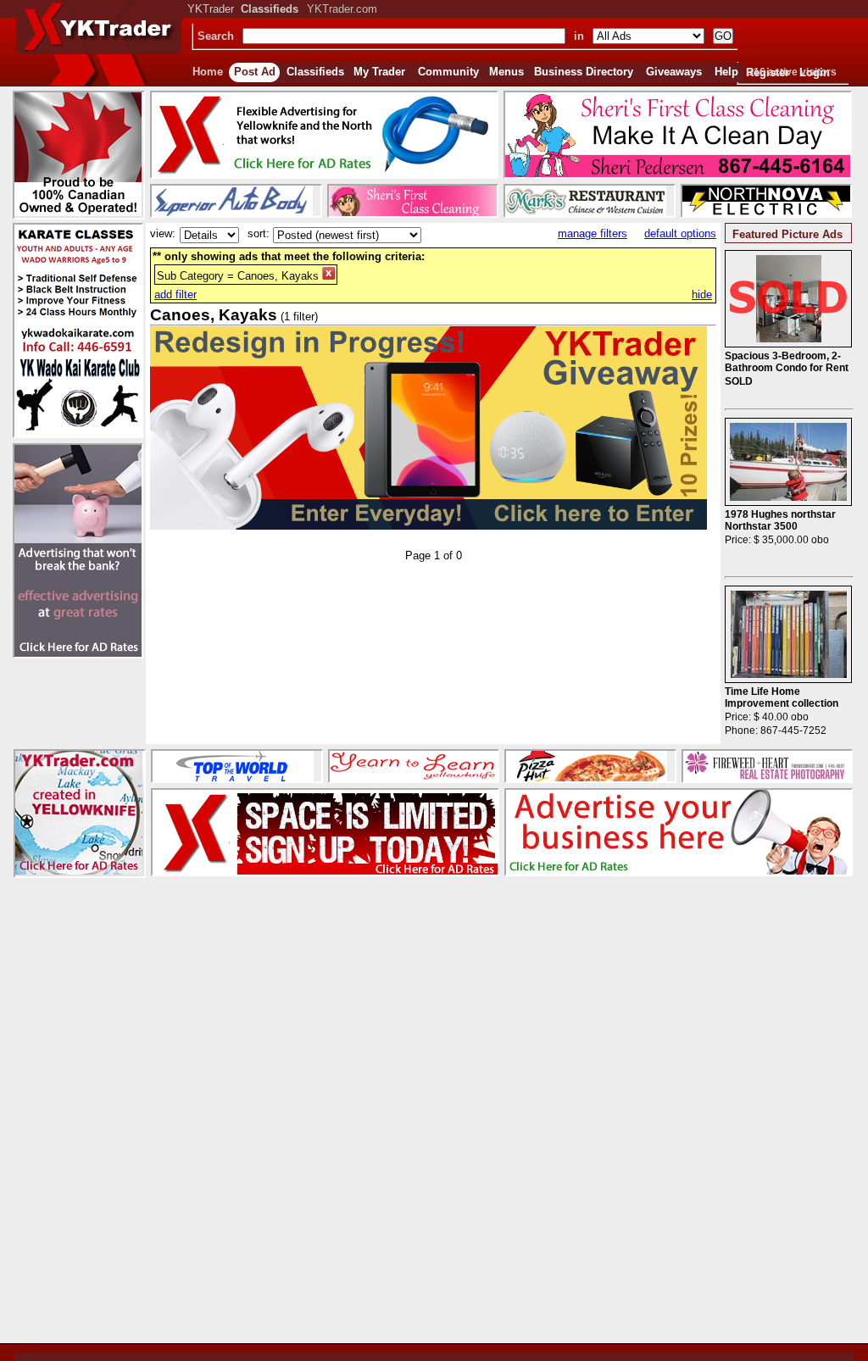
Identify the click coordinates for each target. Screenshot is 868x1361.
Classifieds (315, 71)
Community (448, 71)
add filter (175, 294)
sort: (259, 233)
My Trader (379, 71)
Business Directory (583, 71)
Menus (506, 71)
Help (726, 71)
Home (207, 71)
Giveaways (674, 71)
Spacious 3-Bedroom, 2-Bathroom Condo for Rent (787, 362)
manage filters (592, 233)
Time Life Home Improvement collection (781, 697)
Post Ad (254, 71)
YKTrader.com (342, 9)
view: (162, 233)
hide (702, 294)
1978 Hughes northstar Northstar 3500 (780, 520)
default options (680, 233)
